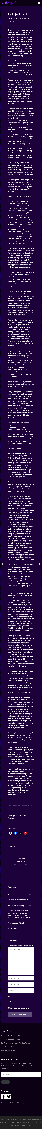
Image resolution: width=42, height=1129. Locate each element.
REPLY (29, 894)
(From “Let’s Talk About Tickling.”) (21, 805)
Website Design (5, 1103)
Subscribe (5, 1082)
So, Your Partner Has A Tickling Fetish (15, 1043)
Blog (15, 846)
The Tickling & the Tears (10, 1035)
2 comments (12, 21)
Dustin (9, 895)
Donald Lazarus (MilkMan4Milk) (16, 906)
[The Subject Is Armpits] (9, 26)
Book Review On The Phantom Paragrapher (17, 1047)
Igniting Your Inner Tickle (10, 1039)
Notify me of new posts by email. (19, 1008)
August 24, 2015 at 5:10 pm (15, 897)
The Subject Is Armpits (9, 1051)
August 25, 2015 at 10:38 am (15, 908)
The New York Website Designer (18, 1103)
